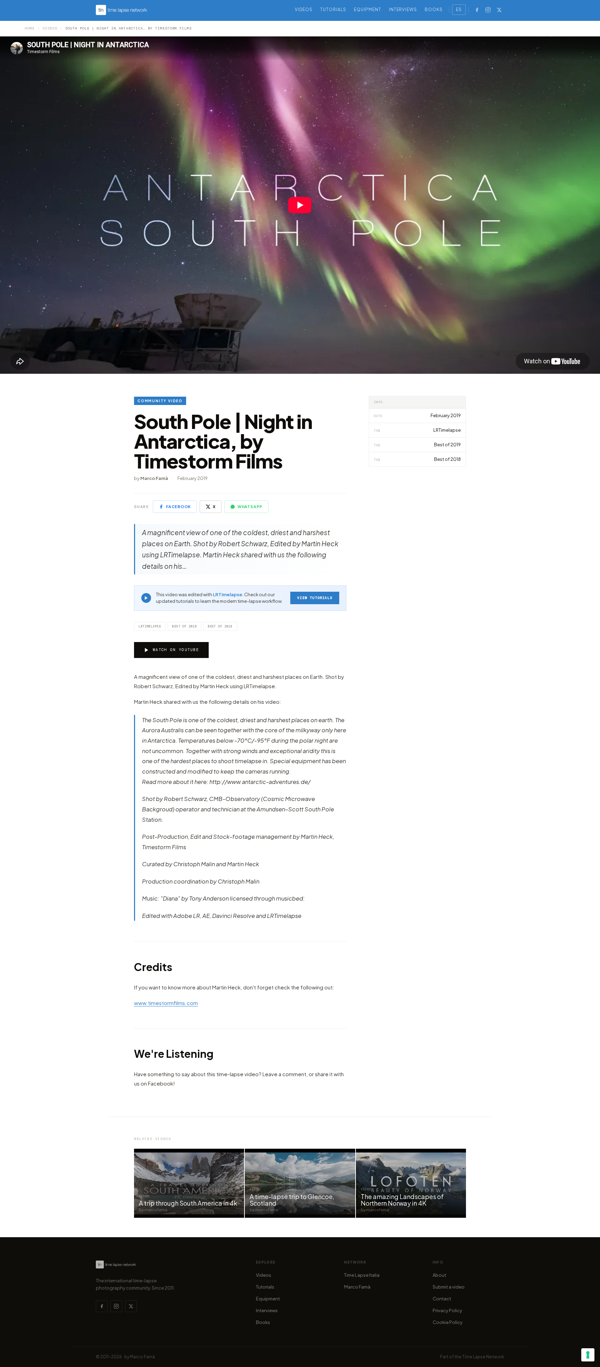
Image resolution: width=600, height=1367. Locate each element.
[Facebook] (477, 10)
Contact (442, 1298)
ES (459, 9)
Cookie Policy (447, 1322)
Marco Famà (357, 1287)
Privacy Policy (447, 1310)
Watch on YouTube (176, 649)
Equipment (367, 9)
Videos (304, 9)
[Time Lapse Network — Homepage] (121, 9)
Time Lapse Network (483, 1356)
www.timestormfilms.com (166, 1002)
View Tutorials (314, 598)
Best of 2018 (220, 626)
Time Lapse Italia (362, 1275)
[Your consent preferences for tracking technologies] (587, 1354)
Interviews (403, 9)
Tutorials (333, 9)
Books (434, 9)
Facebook (178, 506)
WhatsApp (250, 506)
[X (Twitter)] (499, 10)
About (439, 1275)
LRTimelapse (227, 594)
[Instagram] (488, 10)
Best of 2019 (184, 626)
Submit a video (449, 1287)
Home (30, 28)
